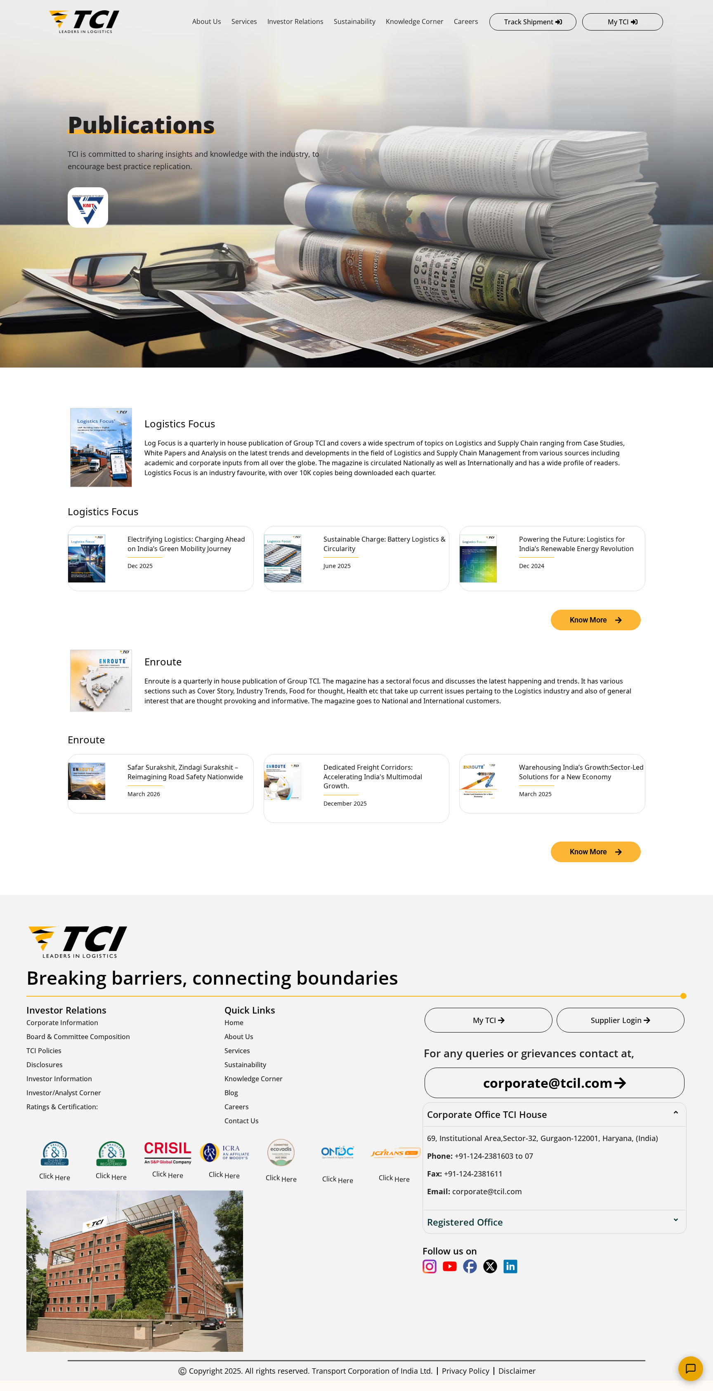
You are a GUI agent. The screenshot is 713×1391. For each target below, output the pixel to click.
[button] (554, 1114)
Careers (466, 21)
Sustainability (354, 21)
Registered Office (465, 1222)
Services (244, 21)
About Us (206, 21)
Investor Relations (295, 21)
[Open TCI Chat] (690, 1368)
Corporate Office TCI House (487, 1114)
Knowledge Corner (415, 21)
